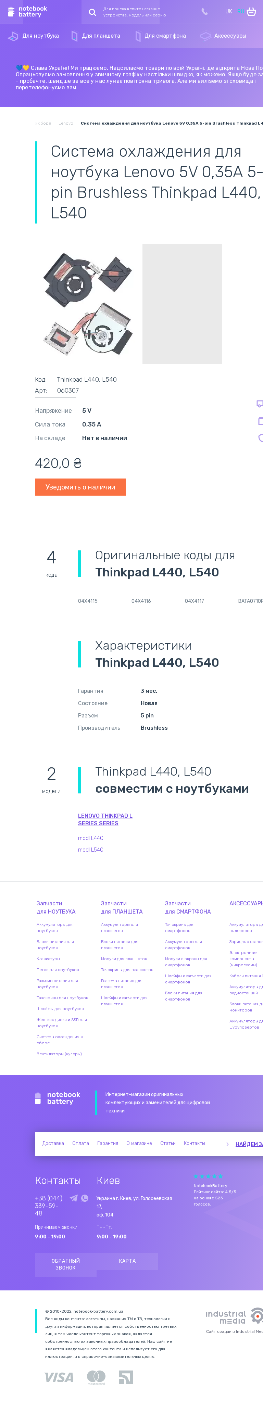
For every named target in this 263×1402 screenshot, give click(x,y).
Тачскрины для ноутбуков (62, 997)
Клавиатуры (48, 958)
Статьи (168, 1143)
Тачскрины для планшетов (127, 969)
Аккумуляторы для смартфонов (183, 944)
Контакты (194, 1143)
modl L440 (90, 838)
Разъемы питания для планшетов (121, 983)
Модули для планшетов (124, 958)
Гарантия (107, 1143)
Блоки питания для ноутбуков (55, 944)
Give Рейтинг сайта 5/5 (220, 1176)
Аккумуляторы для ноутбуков (55, 927)
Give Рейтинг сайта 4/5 (214, 1176)
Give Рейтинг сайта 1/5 (196, 1176)
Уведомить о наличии (80, 487)
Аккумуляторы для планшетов (119, 927)
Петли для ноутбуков (58, 969)
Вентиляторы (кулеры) (59, 1054)
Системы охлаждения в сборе (60, 1039)
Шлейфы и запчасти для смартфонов (188, 978)
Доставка (53, 1143)
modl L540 (90, 849)
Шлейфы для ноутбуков (60, 1008)
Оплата (80, 1143)
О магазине (139, 1143)
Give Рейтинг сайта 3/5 (208, 1176)
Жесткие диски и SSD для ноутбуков (62, 1022)
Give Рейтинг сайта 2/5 (202, 1176)
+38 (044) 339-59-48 (48, 1206)
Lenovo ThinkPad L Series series (105, 820)
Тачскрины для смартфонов (180, 927)
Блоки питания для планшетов (119, 944)
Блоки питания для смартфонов (183, 996)
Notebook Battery (57, 1099)
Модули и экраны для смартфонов (186, 961)
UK (228, 11)
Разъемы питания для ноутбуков (57, 983)
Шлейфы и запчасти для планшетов (124, 1000)
